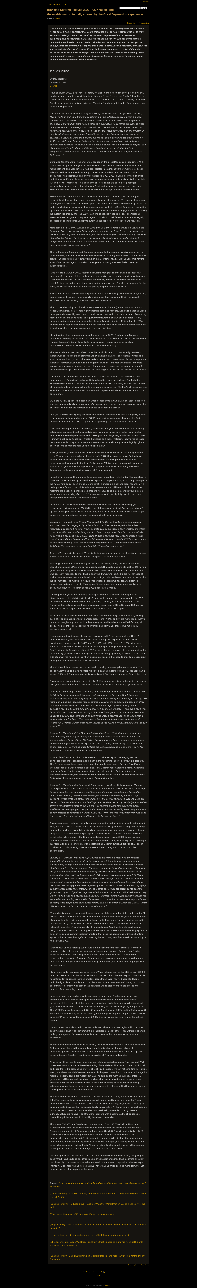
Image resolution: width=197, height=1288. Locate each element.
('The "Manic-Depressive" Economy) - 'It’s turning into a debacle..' (83, 1214)
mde (113, 1272)
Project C (57, 4)
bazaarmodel (98, 1272)
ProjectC (58, 18)
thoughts (89, 1272)
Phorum (107, 1285)
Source (53, 86)
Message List (144, 23)
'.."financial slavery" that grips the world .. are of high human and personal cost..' (90, 1235)
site (83, 1272)
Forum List (131, 23)
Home (50, 4)
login (98, 1275)
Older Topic (144, 1265)
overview (146, 2)
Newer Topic (132, 1265)
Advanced (144, 10)
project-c (107, 1272)
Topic (64, 4)
